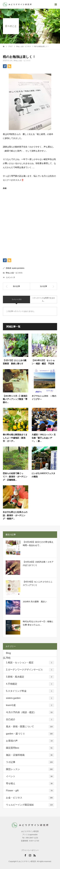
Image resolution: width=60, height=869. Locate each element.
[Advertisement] (30, 227)
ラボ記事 (29, 762)
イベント (29, 776)
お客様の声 (29, 741)
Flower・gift (29, 790)
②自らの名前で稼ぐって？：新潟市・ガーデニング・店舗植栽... (15, 476)
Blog (15, 61)
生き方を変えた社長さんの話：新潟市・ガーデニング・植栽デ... (15, 515)
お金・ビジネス (24, 61)
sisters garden (29, 698)
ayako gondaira (18, 268)
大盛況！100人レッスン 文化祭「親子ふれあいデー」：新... (44, 437)
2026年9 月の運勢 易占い (35, 602)
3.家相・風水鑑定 (29, 676)
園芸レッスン (29, 769)
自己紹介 (29, 719)
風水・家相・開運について (29, 726)
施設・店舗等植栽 (29, 755)
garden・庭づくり (29, 733)
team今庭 (29, 705)
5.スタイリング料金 (29, 691)
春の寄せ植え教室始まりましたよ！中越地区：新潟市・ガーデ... (15, 437)
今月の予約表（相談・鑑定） (29, 712)
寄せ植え (29, 783)
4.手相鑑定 (29, 684)
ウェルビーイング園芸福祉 (29, 805)
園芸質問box (29, 748)
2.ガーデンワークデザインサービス (29, 669)
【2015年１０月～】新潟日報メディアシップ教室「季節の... (15, 399)
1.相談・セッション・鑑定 (29, 662)
